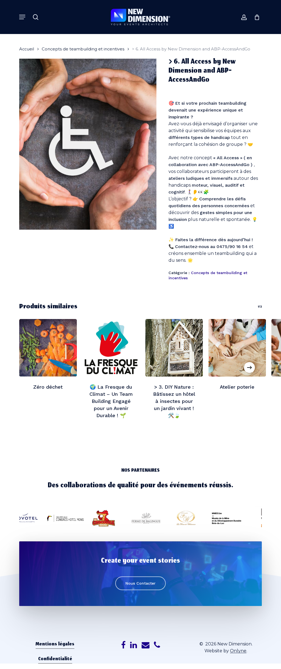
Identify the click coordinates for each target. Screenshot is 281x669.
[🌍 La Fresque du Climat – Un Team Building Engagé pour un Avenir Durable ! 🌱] (111, 348)
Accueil (26, 49)
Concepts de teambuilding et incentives (83, 49)
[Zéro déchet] (48, 348)
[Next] (249, 367)
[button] (22, 17)
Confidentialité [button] (55, 659)
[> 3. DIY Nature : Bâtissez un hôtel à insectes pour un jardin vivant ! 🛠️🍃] (174, 348)
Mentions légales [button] (55, 644)
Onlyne (238, 650)
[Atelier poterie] (237, 348)
